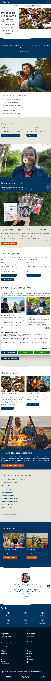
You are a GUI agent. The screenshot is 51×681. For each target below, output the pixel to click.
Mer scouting (32, 557)
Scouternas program (9, 557)
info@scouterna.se (7, 639)
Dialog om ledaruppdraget (8, 495)
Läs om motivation (33, 404)
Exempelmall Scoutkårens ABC (10, 358)
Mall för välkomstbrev (33, 275)
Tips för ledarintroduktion (8, 485)
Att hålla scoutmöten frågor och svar (10, 501)
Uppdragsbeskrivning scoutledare (10, 498)
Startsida (3, 5)
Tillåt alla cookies (42, 352)
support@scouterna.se (18, 642)
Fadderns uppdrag (7, 408)
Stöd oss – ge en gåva (30, 636)
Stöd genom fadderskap (7, 492)
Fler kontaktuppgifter (5, 646)
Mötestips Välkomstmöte (8, 275)
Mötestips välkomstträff (7, 504)
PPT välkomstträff (6, 507)
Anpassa (25, 352)
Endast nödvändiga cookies (9, 352)
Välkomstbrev (6, 511)
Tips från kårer (32, 135)
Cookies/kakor (27, 671)
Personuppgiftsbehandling (10, 671)
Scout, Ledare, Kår (11, 5)
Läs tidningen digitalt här (9, 243)
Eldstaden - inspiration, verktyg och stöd (12, 465)
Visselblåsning (20, 671)
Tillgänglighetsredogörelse (36, 671)
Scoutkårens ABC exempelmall (10, 514)
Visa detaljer (44, 348)
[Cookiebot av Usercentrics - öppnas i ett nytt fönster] (44, 328)
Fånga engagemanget (7, 489)
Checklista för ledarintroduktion (10, 135)
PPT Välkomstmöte (7, 279)
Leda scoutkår (20, 5)
